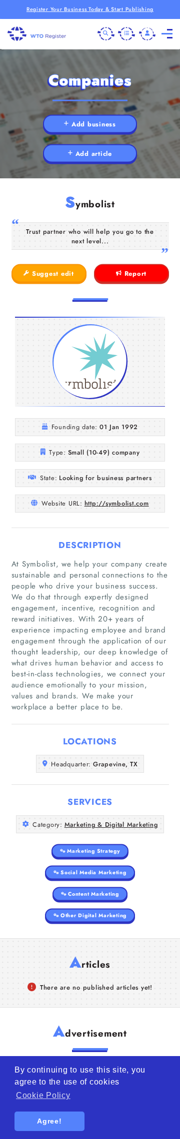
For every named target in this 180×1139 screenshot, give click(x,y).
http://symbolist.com (116, 503)
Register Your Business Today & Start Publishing (90, 9)
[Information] (126, 33)
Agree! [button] (49, 1121)
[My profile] (147, 33)
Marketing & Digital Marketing (111, 824)
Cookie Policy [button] (43, 1095)
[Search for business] (106, 33)
